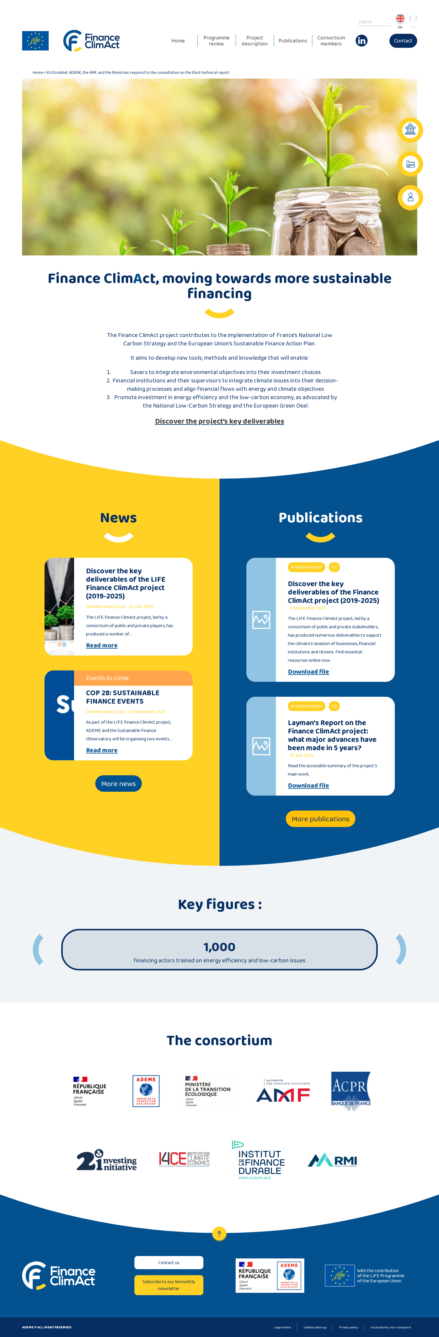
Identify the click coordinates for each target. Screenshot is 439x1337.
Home (178, 41)
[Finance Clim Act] (91, 41)
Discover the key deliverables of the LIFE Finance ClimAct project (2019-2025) (125, 583)
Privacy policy (348, 1327)
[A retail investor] (410, 197)
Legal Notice (282, 1327)
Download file (308, 671)
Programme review (216, 41)
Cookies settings (315, 1327)
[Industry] (410, 164)
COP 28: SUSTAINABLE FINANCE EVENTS (122, 697)
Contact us (168, 1262)
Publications (293, 41)
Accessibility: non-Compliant (391, 1327)
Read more (102, 645)
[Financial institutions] (410, 130)
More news (118, 783)
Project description (255, 41)
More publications (320, 818)
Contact (403, 41)
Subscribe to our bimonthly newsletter (168, 1285)
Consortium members (331, 41)
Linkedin (362, 38)
